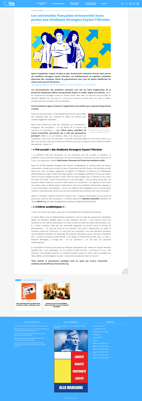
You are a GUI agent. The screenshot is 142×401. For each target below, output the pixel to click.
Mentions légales (69, 398)
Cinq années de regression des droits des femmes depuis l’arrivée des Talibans (30, 334)
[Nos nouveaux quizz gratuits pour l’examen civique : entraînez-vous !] (28, 291)
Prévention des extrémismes (74, 3)
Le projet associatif (99, 329)
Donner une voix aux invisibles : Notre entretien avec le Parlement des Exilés (57, 305)
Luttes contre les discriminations (90, 3)
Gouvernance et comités (100, 332)
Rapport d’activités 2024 (100, 346)
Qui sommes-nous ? (99, 326)
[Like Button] (125, 271)
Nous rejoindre (97, 337)
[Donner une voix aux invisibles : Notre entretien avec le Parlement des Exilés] (57, 291)
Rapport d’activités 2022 (100, 352)
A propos (103, 3)
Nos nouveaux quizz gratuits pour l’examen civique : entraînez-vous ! (28, 304)
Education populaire (58, 3)
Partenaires (96, 334)
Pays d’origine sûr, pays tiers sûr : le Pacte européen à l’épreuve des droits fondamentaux (31, 330)
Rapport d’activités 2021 (100, 355)
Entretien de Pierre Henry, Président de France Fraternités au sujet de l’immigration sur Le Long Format (30, 344)
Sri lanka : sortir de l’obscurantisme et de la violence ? (31, 326)
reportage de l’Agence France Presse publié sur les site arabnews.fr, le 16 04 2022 (63, 85)
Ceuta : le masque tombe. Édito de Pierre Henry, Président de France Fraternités (29, 339)
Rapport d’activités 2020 (100, 358)
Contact (95, 340)
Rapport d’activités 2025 (100, 343)
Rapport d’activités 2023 (100, 349)
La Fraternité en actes (42, 3)
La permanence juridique (37, 10)
